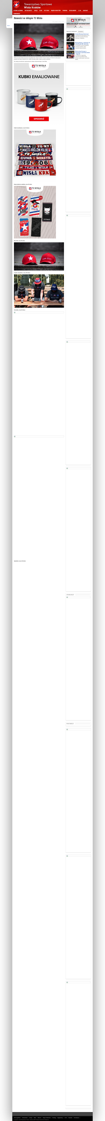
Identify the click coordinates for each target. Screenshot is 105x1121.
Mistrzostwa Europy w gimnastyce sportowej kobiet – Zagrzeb (82, 53)
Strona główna (18, 10)
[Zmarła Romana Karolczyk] (70, 37)
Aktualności (28, 10)
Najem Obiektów (56, 10)
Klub (40, 10)
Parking (65, 10)
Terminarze (16, 14)
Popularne (80, 31)
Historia (46, 10)
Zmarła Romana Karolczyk (82, 34)
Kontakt (85, 10)
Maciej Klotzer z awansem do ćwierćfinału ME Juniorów (82, 43)
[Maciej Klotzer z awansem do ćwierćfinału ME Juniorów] (70, 46)
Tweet (8, 25)
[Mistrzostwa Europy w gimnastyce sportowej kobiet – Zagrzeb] (70, 54)
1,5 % (79, 10)
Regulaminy (72, 10)
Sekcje (35, 10)
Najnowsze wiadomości (72, 31)
